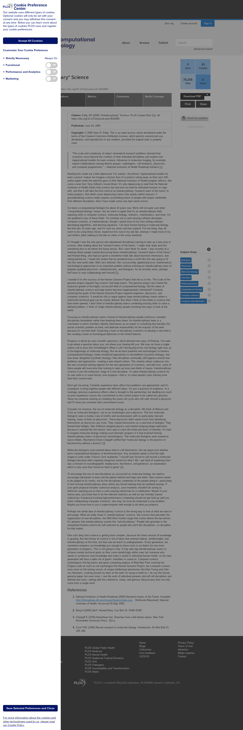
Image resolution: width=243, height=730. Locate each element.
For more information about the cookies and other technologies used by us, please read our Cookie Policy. (29, 721)
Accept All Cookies (30, 40)
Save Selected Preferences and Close (30, 708)
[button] (16, 58)
